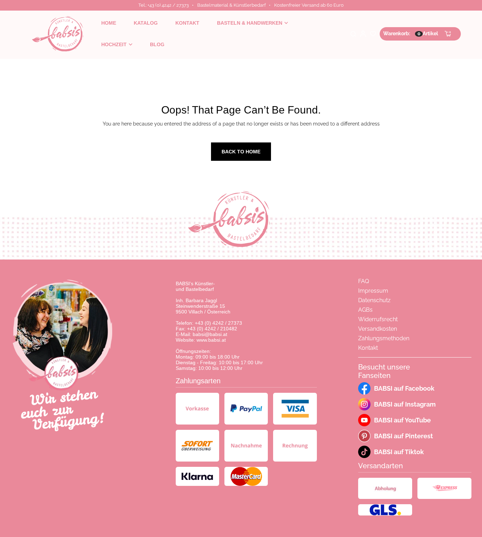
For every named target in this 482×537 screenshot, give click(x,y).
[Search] (353, 34)
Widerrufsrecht (378, 319)
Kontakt (368, 347)
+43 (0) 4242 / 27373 (218, 323)
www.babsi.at (211, 340)
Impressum (373, 290)
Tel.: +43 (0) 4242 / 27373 (163, 5)
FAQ (363, 281)
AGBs (365, 309)
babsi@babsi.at (210, 334)
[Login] (363, 34)
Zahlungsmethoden (383, 338)
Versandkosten (377, 328)
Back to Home (241, 151)
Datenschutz (374, 300)
